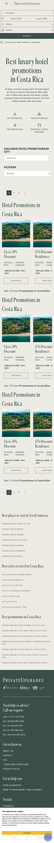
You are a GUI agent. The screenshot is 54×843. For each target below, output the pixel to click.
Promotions (10, 42)
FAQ (5, 760)
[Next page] (24, 192)
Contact (8, 755)
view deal (16, 281)
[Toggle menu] (6, 3)
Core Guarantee (12, 785)
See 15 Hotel (27, 290)
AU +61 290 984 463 (13, 730)
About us (8, 751)
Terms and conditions (16, 764)
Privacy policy (11, 769)
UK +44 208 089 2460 (13, 721)
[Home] (1, 42)
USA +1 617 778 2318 (13, 717)
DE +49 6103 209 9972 (14, 735)
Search (27, 36)
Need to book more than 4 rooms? (22, 790)
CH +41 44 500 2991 (13, 726)
